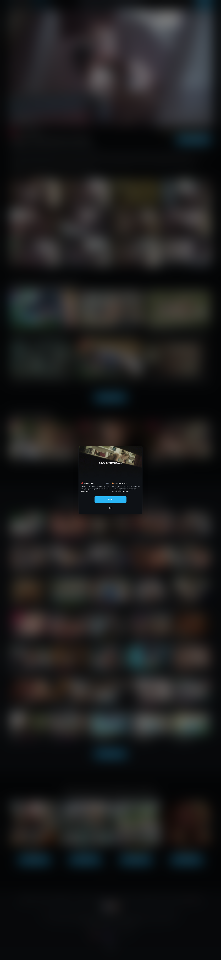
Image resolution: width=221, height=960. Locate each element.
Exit (110, 508)
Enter (111, 499)
